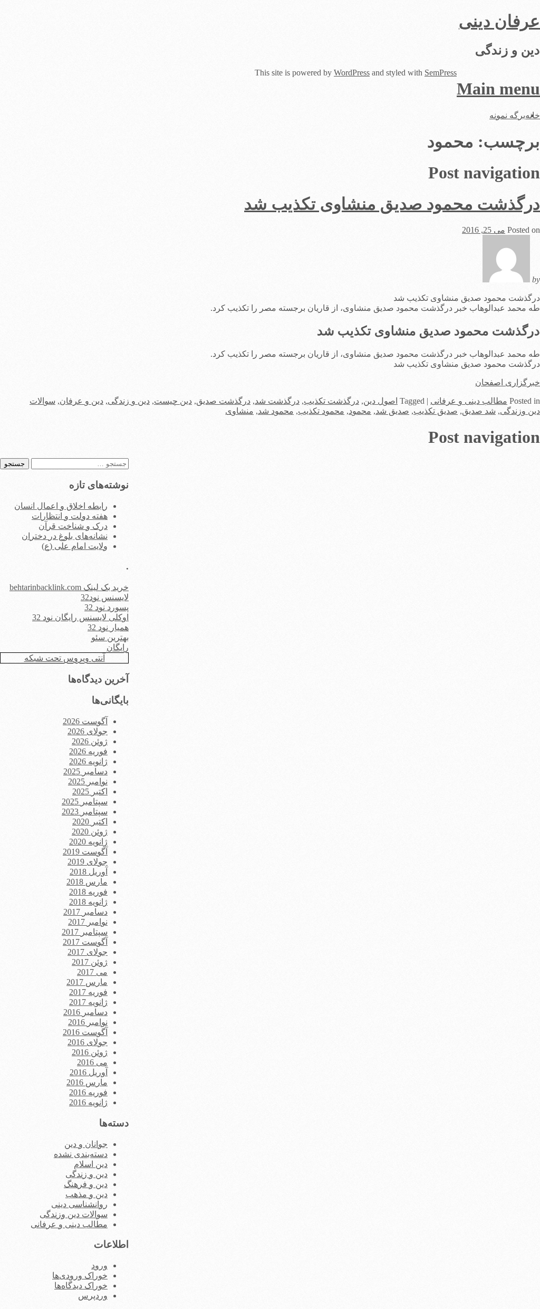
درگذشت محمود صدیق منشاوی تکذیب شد (392, 203)
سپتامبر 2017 (85, 931)
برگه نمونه (507, 115)
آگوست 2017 (85, 941)
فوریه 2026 (88, 751)
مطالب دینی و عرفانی (468, 400)
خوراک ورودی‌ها (80, 1275)
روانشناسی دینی (79, 1204)
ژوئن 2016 (90, 1052)
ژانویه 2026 (88, 761)
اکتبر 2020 (90, 821)
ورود (99, 1265)
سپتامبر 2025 (85, 801)
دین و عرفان (81, 400)
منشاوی (239, 410)
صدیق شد (392, 410)
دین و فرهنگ (86, 1184)
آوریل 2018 (89, 871)
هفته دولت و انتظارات (70, 515)
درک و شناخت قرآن (73, 525)
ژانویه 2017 (88, 1002)
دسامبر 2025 (85, 771)
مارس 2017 (87, 982)
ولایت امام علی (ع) (75, 546)
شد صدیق (479, 410)
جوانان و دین (86, 1144)
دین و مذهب (86, 1194)
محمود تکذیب (321, 410)
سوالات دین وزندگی (74, 1214)
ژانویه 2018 (88, 901)
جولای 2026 (88, 731)
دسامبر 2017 (85, 911)
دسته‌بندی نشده (81, 1154)
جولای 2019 (88, 861)
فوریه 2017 (88, 992)
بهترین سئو (110, 637)
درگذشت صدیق (223, 400)
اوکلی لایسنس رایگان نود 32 (80, 617)
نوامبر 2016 (88, 1022)
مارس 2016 (87, 1082)
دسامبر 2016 (85, 1012)
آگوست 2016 (85, 1032)
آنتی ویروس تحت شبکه (64, 657)
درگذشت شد (277, 400)
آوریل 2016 (89, 1072)
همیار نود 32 (108, 627)
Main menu (498, 88)
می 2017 (92, 971)
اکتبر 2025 (90, 791)
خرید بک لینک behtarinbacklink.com (69, 587)
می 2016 (92, 1062)
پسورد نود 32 (106, 607)
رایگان (118, 647)
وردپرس (93, 1295)
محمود (360, 410)
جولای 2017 (88, 951)
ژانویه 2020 (88, 841)
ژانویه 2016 (88, 1102)
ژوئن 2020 (90, 831)
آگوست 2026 (85, 721)
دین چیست (173, 400)
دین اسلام (91, 1164)
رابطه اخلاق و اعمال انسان (61, 505)
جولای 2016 (88, 1042)
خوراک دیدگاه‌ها (81, 1285)
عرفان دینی (499, 21)
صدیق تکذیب (435, 410)
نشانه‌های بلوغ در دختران (65, 536)
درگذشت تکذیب (331, 400)
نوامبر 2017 (88, 921)
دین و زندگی (129, 400)
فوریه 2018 (88, 891)
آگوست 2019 (85, 851)
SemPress (441, 72)
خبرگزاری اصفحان (507, 382)
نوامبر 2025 (88, 781)
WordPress (352, 72)
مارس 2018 (87, 881)
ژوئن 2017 (90, 961)
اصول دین (380, 400)
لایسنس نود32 (105, 597)
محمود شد (276, 410)
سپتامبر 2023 (85, 811)
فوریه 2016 (88, 1092)
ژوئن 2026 (90, 741)
